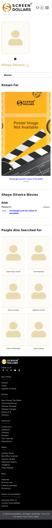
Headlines (5, 465)
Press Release (7, 468)
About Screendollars (11, 494)
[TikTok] (19, 370)
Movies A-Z (6, 412)
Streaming (5, 488)
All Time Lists (6, 482)
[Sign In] (42, 8)
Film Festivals (7, 438)
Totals (3, 386)
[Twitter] (7, 370)
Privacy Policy (27, 516)
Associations (6, 441)
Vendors (4, 435)
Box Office (6, 377)
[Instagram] (11, 370)
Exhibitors (5, 430)
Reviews (5, 415)
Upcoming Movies (9, 403)
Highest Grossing (8, 388)
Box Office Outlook (9, 456)
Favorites (37, 7)
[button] (27, 66)
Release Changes (8, 409)
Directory (5, 421)
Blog (3, 474)
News (4, 447)
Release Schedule (9, 406)
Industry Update (8, 459)
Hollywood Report (9, 462)
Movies (8, 75)
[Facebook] (3, 370)
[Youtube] (15, 370)
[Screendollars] (17, 7)
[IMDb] (15, 59)
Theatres (5, 433)
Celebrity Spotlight (9, 485)
